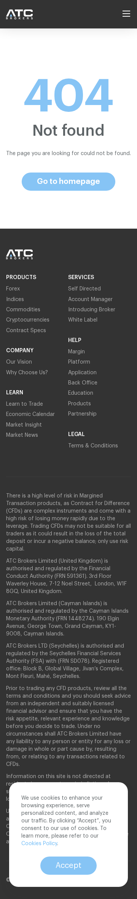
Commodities (23, 309)
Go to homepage (68, 181)
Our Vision (19, 362)
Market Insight (24, 425)
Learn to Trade (24, 404)
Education (80, 393)
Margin (76, 352)
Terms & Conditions (93, 446)
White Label (82, 320)
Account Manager (90, 299)
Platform (79, 362)
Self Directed (84, 289)
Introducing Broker (91, 309)
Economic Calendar (30, 414)
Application (82, 372)
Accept (68, 865)
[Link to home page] (23, 14)
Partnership (83, 414)
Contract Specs (26, 330)
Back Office (82, 383)
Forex (13, 289)
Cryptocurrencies (27, 320)
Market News (22, 435)
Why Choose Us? (27, 372)
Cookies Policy (39, 843)
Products (79, 403)
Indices (15, 299)
